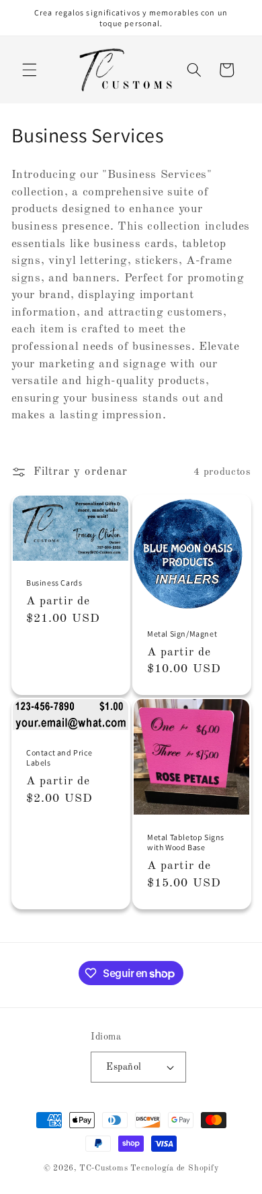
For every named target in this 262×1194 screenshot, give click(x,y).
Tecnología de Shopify (174, 1168)
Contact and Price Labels (59, 757)
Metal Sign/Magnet (182, 634)
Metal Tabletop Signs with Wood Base (185, 842)
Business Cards (54, 583)
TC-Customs (103, 1168)
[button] (29, 70)
